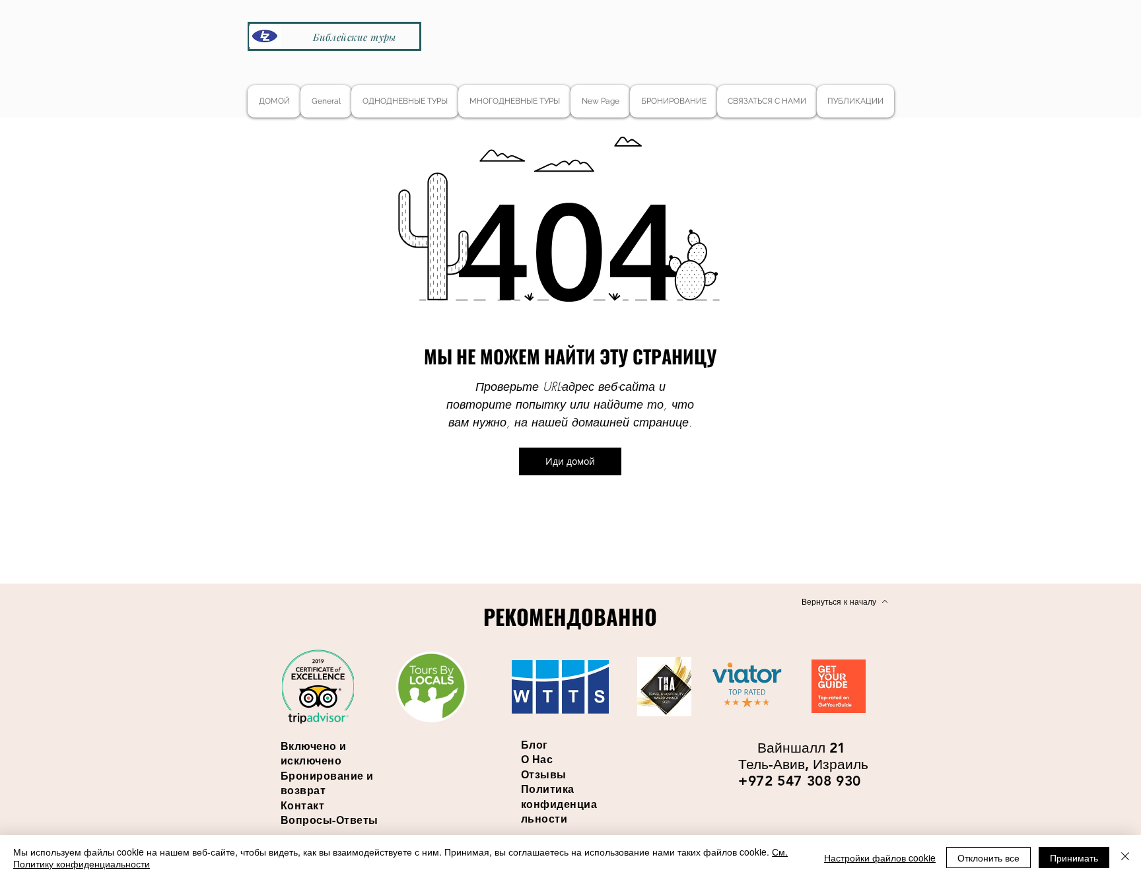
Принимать (1074, 857)
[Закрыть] (1125, 857)
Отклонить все (988, 857)
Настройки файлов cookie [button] (880, 857)
